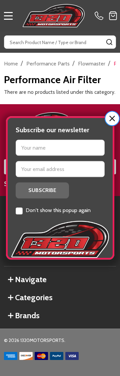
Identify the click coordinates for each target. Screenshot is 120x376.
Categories (34, 297)
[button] (112, 118)
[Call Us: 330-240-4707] (100, 16)
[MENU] (8, 15)
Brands (27, 315)
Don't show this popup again (58, 210)
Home (11, 63)
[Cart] (113, 16)
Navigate (31, 279)
